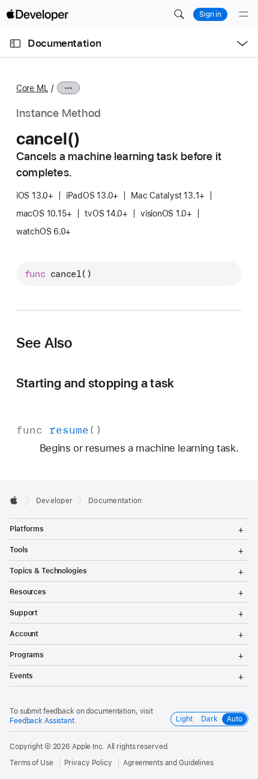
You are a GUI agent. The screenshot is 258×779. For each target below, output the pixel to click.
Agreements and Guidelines (168, 763)
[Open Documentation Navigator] (15, 43)
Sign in (210, 14)
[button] (178, 14)
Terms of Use (31, 763)
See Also (44, 343)
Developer (54, 501)
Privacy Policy (88, 763)
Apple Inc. (88, 746)
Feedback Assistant (42, 721)
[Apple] (17, 500)
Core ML (32, 88)
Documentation (64, 43)
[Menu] (243, 14)
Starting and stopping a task (95, 382)
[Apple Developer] (37, 14)
